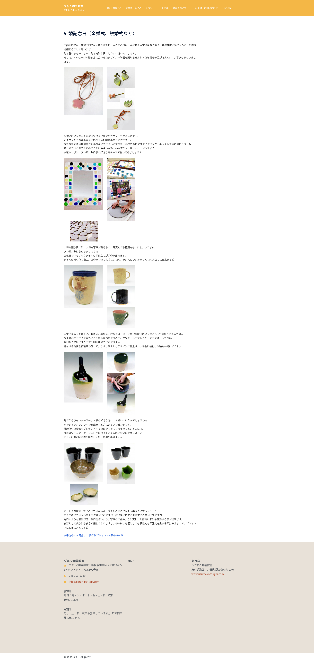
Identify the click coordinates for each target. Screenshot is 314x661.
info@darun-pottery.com (84, 582)
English (226, 8)
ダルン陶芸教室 (73, 6)
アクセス (163, 8)
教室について (179, 8)
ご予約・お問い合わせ (206, 8)
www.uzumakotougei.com (207, 574)
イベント (150, 8)
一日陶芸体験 (110, 8)
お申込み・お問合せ (75, 535)
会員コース (131, 8)
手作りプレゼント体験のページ (106, 535)
